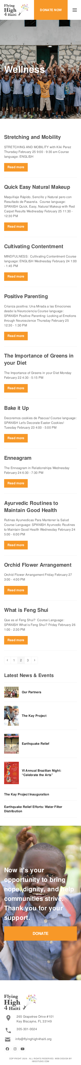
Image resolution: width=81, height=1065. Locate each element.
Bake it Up (16, 408)
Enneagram (18, 458)
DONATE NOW (51, 10)
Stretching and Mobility (32, 137)
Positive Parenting (26, 296)
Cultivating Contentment (34, 246)
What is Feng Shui (26, 610)
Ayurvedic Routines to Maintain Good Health (31, 507)
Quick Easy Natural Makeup (37, 187)
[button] (75, 10)
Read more (15, 167)
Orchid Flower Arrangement (38, 565)
